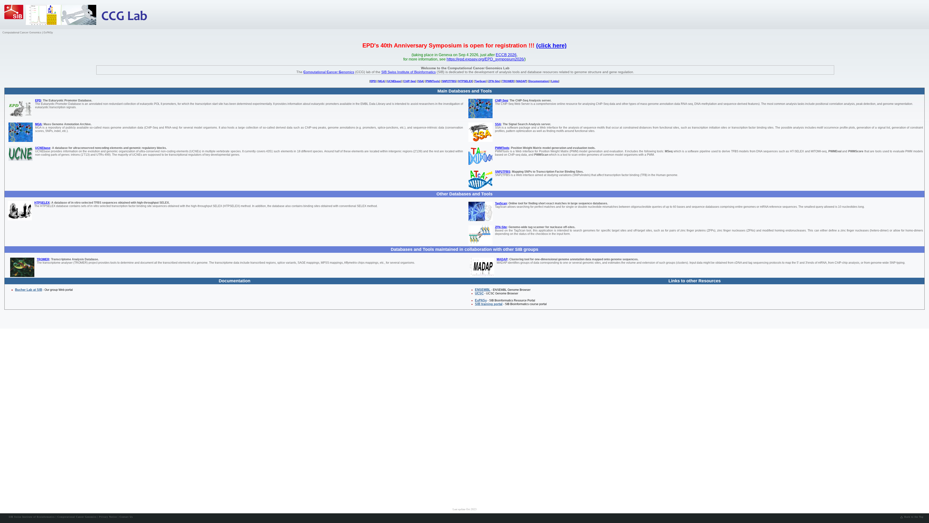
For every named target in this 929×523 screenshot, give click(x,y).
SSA (420, 81)
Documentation (539, 81)
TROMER (508, 81)
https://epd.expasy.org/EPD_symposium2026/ (485, 59)
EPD (373, 81)
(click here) (551, 45)
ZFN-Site (494, 81)
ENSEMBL (482, 290)
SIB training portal (488, 304)
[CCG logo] (128, 16)
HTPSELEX (465, 81)
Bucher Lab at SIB (28, 290)
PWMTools (432, 81)
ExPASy (48, 32)
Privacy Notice (108, 516)
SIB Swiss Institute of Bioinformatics (408, 72)
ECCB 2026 (506, 55)
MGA (381, 81)
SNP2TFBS (449, 81)
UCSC (479, 293)
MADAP (521, 81)
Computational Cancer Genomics (21, 32)
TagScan (480, 81)
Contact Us (126, 516)
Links (554, 81)
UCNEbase (394, 81)
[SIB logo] (15, 17)
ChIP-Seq (409, 81)
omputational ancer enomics (328, 72)
